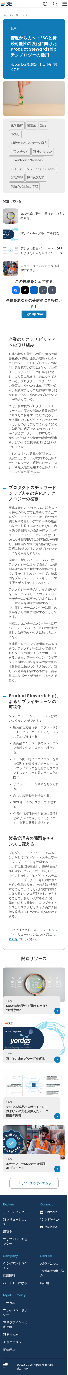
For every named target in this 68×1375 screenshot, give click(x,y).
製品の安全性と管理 (24, 186)
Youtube (51, 1227)
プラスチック (20, 151)
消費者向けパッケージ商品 (29, 143)
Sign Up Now (34, 314)
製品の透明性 (36, 177)
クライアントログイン (15, 1265)
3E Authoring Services (27, 160)
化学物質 (17, 125)
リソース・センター (19, 15)
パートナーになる (15, 1283)
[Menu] (64, 4)
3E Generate (42, 151)
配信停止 (9, 1349)
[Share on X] (25, 290)
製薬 (43, 125)
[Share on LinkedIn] (34, 290)
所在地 (44, 1283)
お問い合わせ (49, 1263)
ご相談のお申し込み (52, 1273)
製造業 (31, 125)
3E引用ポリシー (14, 1342)
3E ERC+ (17, 169)
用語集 (7, 1231)
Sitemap (22, 1368)
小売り (15, 134)
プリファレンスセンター (15, 1241)
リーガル (9, 1303)
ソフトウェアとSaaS (41, 169)
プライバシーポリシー (15, 1312)
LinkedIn (51, 1212)
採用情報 (9, 1275)
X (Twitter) (53, 1219)
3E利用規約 (11, 1334)
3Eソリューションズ (15, 1221)
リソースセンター (15, 1212)
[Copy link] (43, 290)
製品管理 (17, 177)
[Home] (4, 15)
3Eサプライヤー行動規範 (15, 1324)
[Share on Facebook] (16, 290)
